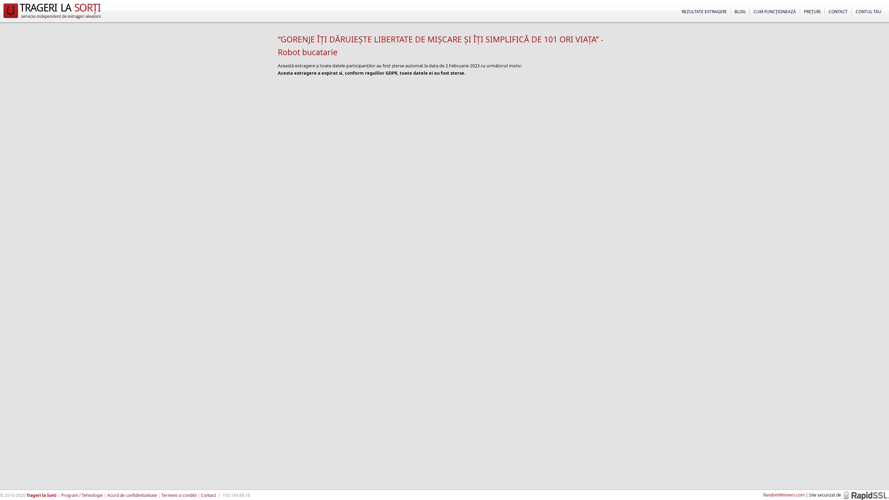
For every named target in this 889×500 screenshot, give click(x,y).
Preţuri (812, 12)
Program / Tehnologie (82, 495)
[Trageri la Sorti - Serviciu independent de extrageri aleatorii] (52, 19)
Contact (838, 12)
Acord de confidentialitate (132, 495)
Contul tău (868, 12)
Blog (740, 12)
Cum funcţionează (775, 12)
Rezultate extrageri (704, 12)
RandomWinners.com (784, 495)
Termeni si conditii (179, 495)
